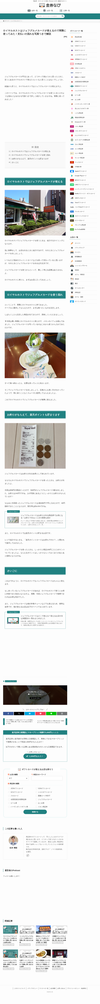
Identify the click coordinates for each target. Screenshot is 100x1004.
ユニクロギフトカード (82, 135)
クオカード (15, 796)
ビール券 (14, 803)
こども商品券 (79, 113)
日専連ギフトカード (81, 59)
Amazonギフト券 (80, 122)
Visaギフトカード (80, 202)
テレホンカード (79, 211)
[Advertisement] (35, 54)
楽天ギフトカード (80, 180)
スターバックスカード (82, 216)
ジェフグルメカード (11, 681)
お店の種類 (14, 774)
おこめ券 (41, 803)
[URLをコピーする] (62, 713)
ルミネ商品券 (79, 149)
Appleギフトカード (81, 171)
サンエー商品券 (79, 158)
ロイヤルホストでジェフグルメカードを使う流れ (31, 155)
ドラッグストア (79, 247)
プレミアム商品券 (80, 225)
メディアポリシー (32, 988)
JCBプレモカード (80, 198)
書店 (76, 283)
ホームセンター (79, 288)
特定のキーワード (39, 774)
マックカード (79, 162)
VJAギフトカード (44, 788)
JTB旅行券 (78, 166)
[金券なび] (50, 5)
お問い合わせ (61, 988)
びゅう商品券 (79, 144)
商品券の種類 (14, 783)
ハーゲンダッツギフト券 (19, 807)
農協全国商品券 (79, 117)
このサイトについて (19, 988)
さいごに (15, 162)
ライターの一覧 (43, 988)
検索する (35, 812)
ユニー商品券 (79, 153)
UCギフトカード (16, 792)
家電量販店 (78, 256)
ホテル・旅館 (79, 297)
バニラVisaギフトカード (82, 207)
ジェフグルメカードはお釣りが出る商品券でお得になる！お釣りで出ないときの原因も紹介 (42, 516)
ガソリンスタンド (80, 301)
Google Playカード (81, 175)
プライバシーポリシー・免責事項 (76, 988)
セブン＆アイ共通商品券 (82, 140)
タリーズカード (79, 220)
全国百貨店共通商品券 (18, 799)
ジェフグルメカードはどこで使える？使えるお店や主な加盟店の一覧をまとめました (42, 617)
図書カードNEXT (44, 796)
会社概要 (52, 988)
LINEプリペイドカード (82, 184)
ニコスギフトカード (45, 792)
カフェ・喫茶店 (79, 274)
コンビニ (77, 252)
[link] (27, 855)
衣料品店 (77, 292)
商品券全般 (78, 37)
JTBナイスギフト (80, 68)
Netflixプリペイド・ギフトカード (85, 193)
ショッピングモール (81, 265)
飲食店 (77, 279)
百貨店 (77, 270)
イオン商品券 (42, 807)
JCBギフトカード (17, 788)
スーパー (77, 243)
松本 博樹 (13, 848)
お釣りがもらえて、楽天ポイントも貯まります (30, 159)
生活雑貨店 (78, 261)
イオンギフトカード (81, 131)
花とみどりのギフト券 (82, 108)
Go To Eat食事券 (80, 229)
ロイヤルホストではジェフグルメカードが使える (31, 151)
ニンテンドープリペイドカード (84, 189)
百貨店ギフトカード (81, 86)
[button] (8, 713)
